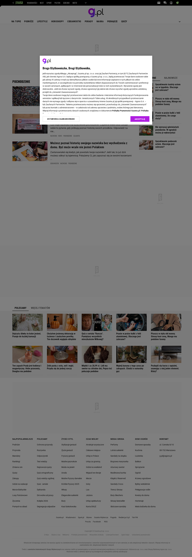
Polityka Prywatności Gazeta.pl (126, 111)
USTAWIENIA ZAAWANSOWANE (61, 119)
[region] (96, 90)
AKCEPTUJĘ (140, 119)
